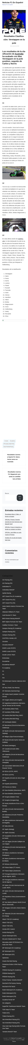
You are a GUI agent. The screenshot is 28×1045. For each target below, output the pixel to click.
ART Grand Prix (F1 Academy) (11, 596)
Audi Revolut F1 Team (9, 615)
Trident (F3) (6, 1013)
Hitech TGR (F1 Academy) (10, 919)
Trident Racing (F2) (8, 1016)
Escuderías (12, 440)
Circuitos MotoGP (7, 645)
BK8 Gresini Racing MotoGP (11, 618)
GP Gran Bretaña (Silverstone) (11, 793)
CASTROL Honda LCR (9, 638)
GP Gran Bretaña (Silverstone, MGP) (13, 790)
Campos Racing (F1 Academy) (11, 628)
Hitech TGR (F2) (7, 922)
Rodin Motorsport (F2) (9, 993)
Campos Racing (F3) (8, 635)
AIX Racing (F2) (7, 580)
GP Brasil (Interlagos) (9, 745)
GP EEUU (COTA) (8, 774)
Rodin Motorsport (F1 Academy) (12, 990)
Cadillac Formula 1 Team (10, 625)
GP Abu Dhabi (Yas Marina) (11, 687)
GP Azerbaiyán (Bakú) (9, 722)
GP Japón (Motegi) (8, 829)
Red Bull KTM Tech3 (8, 986)
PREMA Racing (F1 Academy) (11, 970)
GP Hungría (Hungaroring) (10, 800)
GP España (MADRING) (9, 783)
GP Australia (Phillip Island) (10, 712)
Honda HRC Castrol (8, 929)
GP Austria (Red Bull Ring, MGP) (12, 715)
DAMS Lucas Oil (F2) (9, 648)
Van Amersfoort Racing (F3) (11, 1023)
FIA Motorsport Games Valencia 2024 (14, 681)
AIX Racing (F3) (7, 583)
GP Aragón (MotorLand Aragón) (12, 700)
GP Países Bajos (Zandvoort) (11, 871)
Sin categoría (6, 1003)
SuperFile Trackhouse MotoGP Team (13, 1006)
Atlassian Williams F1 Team (10, 612)
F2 (3, 671)
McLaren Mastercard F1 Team (11, 939)
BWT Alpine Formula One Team (12, 622)
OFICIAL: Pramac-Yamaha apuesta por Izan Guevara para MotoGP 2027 (13, 522)
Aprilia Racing (6, 593)
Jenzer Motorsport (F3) (9, 935)
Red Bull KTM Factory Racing (11, 983)
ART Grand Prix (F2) (8, 599)
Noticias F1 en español (12, 2)
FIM (3, 684)
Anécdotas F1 (6, 586)
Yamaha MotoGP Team (9, 1031)
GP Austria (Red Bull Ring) (10, 718)
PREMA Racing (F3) (8, 976)
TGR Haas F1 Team (8, 1009)
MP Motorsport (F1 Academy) (11, 948)
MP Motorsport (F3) (8, 954)
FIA (3, 678)
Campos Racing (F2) (8, 631)
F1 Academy (6, 668)
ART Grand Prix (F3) (8, 603)
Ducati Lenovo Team (8, 655)
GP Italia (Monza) (7, 826)
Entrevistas (5, 658)
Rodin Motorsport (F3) (9, 996)
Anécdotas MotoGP (8, 590)
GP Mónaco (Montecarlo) (10, 864)
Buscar (7, 493)
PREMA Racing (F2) (8, 973)
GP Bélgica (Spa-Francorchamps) (12, 736)
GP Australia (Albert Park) (9, 443)
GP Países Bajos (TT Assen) (11, 867)
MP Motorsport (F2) (8, 951)
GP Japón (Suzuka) (8, 832)
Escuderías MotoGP (8, 664)
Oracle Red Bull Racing (8, 446)
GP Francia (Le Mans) (9, 787)
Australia (19, 54)
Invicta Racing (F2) (8, 932)
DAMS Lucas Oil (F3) (9, 651)
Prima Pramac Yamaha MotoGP (12, 980)
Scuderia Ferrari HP (8, 999)
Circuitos (6, 440)
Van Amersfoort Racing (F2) (11, 1019)
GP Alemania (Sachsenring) (11, 691)
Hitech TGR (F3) (7, 926)
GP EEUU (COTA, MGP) (10, 771)
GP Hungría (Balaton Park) (10, 797)
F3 (3, 674)
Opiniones (5, 958)
